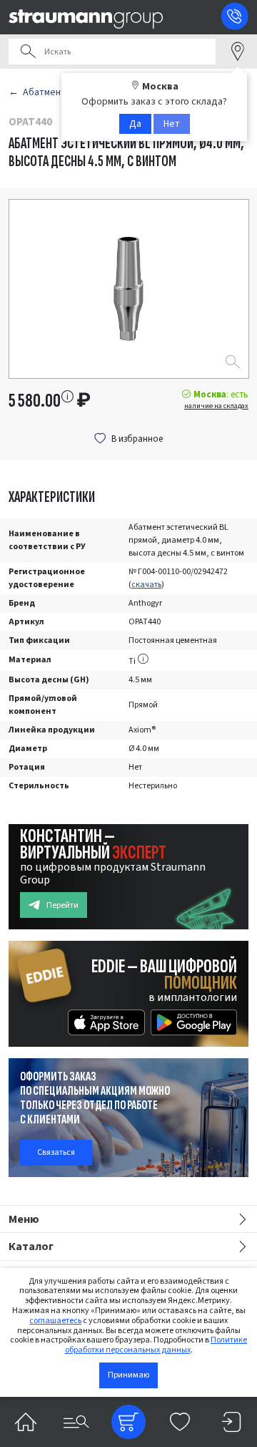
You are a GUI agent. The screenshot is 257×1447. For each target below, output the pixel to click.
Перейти (62, 905)
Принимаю (128, 1375)
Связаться (56, 1152)
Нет (171, 124)
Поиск (27, 51)
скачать (146, 585)
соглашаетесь (55, 1321)
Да (135, 124)
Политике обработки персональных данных (156, 1345)
